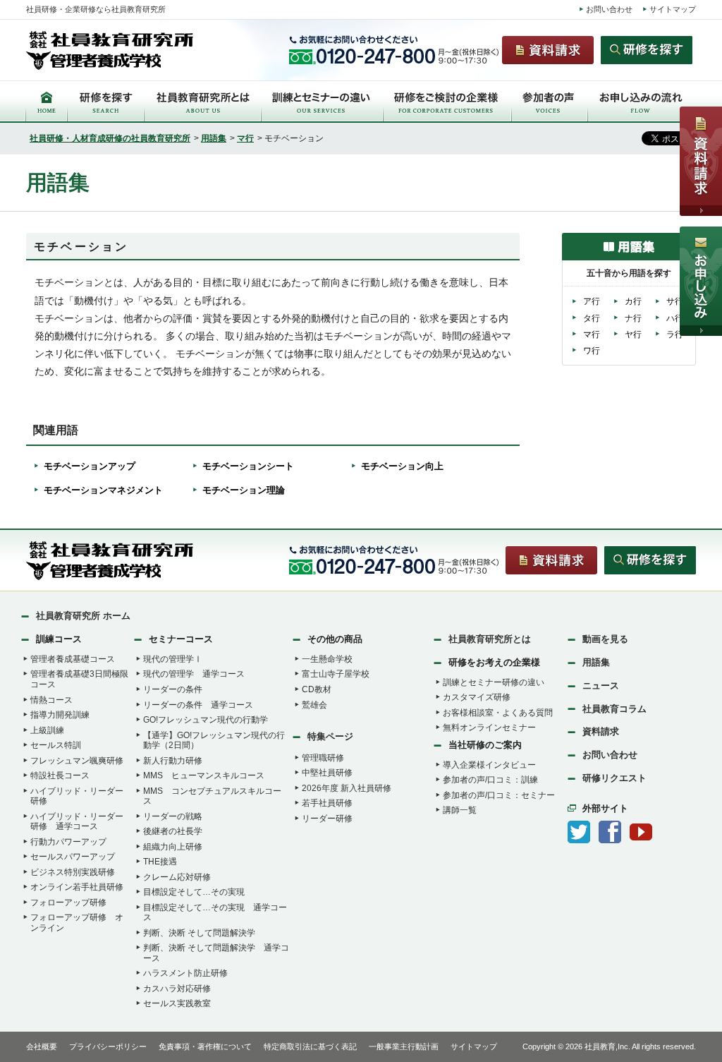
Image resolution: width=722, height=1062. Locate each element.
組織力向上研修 (172, 847)
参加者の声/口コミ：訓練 (490, 780)
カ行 (633, 301)
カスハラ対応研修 (177, 989)
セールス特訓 (55, 745)
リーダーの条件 (172, 689)
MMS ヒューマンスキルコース (203, 775)
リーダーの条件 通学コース (198, 705)
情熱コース (51, 700)
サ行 (674, 301)
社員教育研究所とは (489, 639)
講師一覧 (460, 810)
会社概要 (41, 1046)
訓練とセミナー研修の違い (493, 682)
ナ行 (633, 318)
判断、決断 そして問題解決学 (199, 933)
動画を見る (605, 639)
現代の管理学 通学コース (194, 674)
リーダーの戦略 (172, 816)
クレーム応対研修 (177, 877)
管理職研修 (323, 758)
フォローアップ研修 (68, 902)
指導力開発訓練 (60, 715)
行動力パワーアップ (68, 842)
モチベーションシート (248, 466)
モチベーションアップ (89, 466)
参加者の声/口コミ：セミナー (499, 795)
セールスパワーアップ (72, 857)
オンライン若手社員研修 (76, 887)
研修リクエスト (614, 778)
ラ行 (674, 334)
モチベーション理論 (243, 490)
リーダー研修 (327, 818)
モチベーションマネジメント (103, 490)
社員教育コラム (614, 709)
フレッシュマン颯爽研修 (76, 761)
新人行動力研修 (172, 761)
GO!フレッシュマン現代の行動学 (205, 720)
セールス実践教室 (177, 1003)
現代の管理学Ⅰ (172, 659)
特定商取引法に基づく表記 (310, 1046)
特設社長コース (60, 775)
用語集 (213, 138)
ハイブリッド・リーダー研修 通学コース (76, 821)
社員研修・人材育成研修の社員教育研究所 (110, 138)
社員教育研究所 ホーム (83, 615)
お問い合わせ (609, 9)
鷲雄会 (314, 705)
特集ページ (330, 736)
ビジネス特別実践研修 (72, 872)
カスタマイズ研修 (476, 697)
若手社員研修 (327, 803)
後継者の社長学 (172, 831)
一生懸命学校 (327, 659)
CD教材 (316, 689)
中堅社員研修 (327, 773)
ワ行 (591, 351)
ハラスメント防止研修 (185, 973)
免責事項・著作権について (205, 1046)
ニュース (600, 685)
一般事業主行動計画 (404, 1046)
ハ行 (674, 318)
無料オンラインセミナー (489, 727)
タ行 (591, 318)
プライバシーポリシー (108, 1046)
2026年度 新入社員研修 (346, 788)
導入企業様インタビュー (489, 765)
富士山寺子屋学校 (335, 674)
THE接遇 (160, 862)
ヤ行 (633, 334)
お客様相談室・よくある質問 (498, 713)
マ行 (245, 138)
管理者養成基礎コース (72, 659)
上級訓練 (47, 730)
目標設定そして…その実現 (194, 892)
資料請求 (600, 731)
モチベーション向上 (402, 466)
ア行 (591, 301)
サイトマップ (672, 9)
